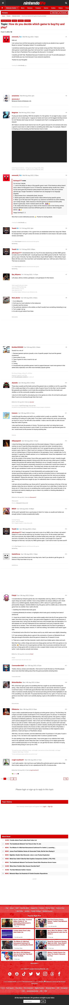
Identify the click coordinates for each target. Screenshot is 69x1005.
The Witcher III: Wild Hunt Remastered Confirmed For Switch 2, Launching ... (30, 847)
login (24, 789)
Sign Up (50, 806)
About (12, 908)
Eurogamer (64, 988)
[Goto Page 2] (11, 779)
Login (44, 806)
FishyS (14, 595)
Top (7, 908)
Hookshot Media (12, 981)
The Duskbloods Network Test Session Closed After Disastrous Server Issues (30, 862)
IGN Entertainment (27, 981)
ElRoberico (15, 709)
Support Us (34, 908)
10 (66, 382)
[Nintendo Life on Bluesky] (38, 974)
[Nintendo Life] (34, 3)
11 (66, 413)
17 (66, 665)
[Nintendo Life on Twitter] (31, 974)
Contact (41, 908)
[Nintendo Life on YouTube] (17, 974)
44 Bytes (41, 981)
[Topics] (3, 3)
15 (66, 554)
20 (66, 759)
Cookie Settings (36, 911)
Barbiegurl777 (17, 180)
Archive (27, 911)
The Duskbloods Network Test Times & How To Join (23, 844)
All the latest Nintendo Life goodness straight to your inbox (34, 998)
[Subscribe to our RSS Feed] (10, 974)
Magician (15, 112)
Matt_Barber (16, 298)
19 (66, 709)
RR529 (14, 509)
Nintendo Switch (16, 16)
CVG (41, 991)
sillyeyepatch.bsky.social (22, 503)
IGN (58, 988)
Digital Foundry (39, 988)
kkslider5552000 (17, 347)
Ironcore (15, 413)
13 (66, 508)
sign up (32, 789)
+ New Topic (54, 12)
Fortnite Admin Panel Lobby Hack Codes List (21, 840)
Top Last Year (32, 405)
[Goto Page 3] (15, 779)
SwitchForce (16, 554)
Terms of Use (60, 908)
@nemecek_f (16, 99)
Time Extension (28, 988)
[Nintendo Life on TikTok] (24, 974)
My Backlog (14, 243)
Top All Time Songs (23, 405)
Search (64, 12)
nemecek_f (15, 37)
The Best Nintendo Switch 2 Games (18, 870)
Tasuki (14, 228)
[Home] (2, 8)
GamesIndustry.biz (32, 991)
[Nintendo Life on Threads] (52, 974)
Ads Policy (20, 911)
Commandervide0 (18, 665)
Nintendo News (50, 988)
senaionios (15, 96)
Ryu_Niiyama (16, 274)
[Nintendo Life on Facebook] (59, 974)
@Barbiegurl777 (17, 253)
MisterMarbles (17, 682)
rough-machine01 (18, 760)
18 (66, 682)
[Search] (66, 3)
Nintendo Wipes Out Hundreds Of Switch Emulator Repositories (26, 873)
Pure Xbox (19, 988)
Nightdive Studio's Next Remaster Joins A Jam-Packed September (27, 855)
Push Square (18, 241)
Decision (21, 20)
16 (66, 595)
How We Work (24, 908)
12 (66, 440)
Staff (17, 908)
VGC (23, 991)
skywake (15, 383)
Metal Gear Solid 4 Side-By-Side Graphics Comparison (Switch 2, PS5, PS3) (30, 859)
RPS (45, 991)
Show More (34, 963)
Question (27, 20)
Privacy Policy (50, 908)
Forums (5, 13)
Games (14, 20)
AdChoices (49, 981)
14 (66, 529)
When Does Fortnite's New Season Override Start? (22, 866)
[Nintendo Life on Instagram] (45, 974)
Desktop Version (48, 911)
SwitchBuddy (21, 65)
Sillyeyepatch (16, 441)
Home (3, 16)
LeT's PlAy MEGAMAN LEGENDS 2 (20, 377)
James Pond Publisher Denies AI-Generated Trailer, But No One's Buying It (29, 851)
